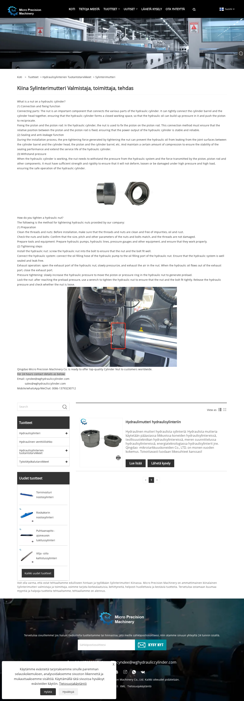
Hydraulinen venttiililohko (35, 442)
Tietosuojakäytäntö (139, 686)
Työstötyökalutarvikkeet (34, 461)
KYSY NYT (156, 644)
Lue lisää (135, 463)
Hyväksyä (68, 692)
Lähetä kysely (160, 463)
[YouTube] (116, 672)
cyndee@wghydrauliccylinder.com (146, 662)
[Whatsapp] (134, 672)
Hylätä (48, 692)
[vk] (143, 672)
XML (122, 686)
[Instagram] (125, 672)
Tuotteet (33, 77)
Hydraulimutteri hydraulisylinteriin (153, 421)
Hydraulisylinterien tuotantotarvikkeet (67, 77)
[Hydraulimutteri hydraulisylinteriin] (101, 439)
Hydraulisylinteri (29, 433)
